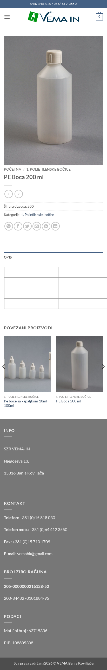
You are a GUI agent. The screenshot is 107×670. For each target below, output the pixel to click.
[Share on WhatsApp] (8, 226)
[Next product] (8, 194)
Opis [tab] (8, 257)
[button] (7, 16)
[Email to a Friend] (36, 226)
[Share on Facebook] (18, 226)
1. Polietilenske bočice (48, 169)
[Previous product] (19, 194)
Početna (12, 169)
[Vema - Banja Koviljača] (53, 16)
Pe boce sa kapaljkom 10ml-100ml (26, 403)
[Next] (103, 377)
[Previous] (4, 377)
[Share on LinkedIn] (55, 226)
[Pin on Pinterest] (46, 226)
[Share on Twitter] (27, 226)
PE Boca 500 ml (68, 401)
